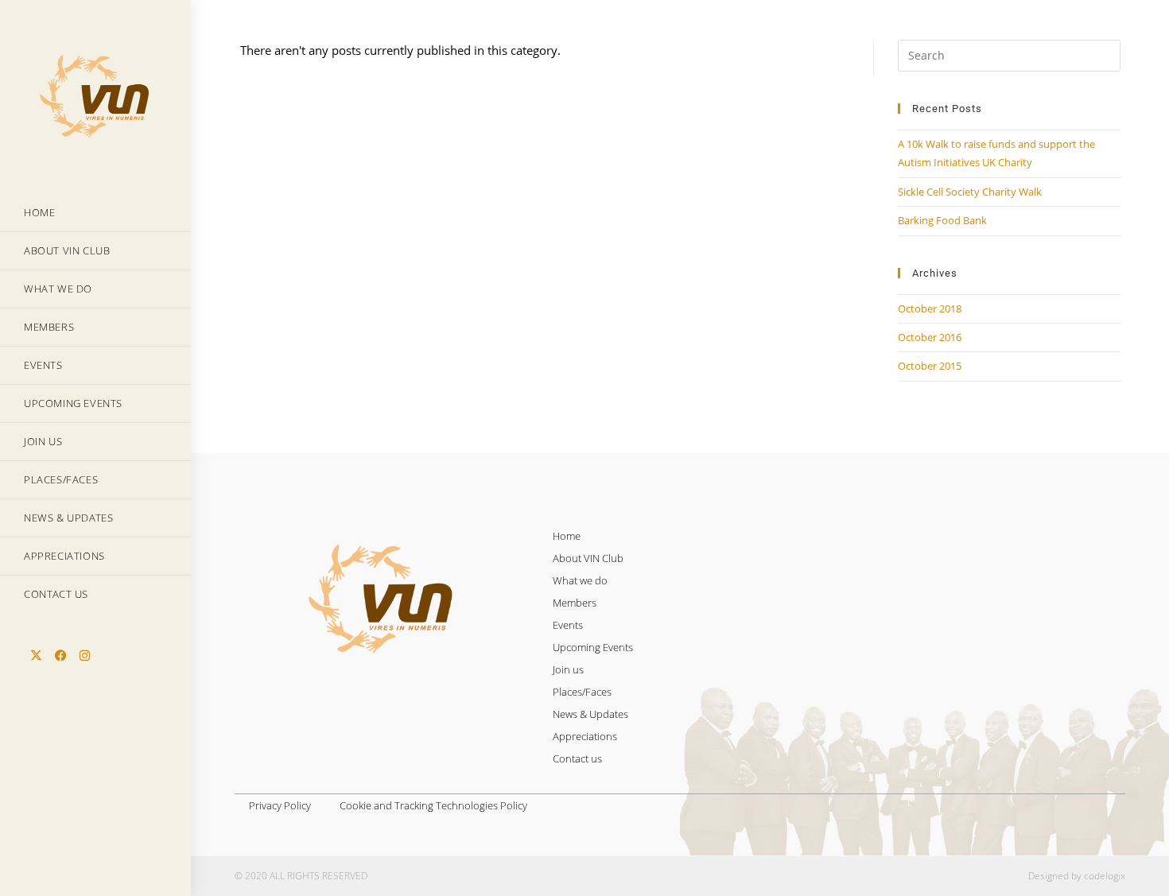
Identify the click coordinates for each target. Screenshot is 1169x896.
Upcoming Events (593, 647)
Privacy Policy (280, 805)
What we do (580, 580)
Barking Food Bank (942, 220)
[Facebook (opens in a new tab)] (61, 655)
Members (574, 602)
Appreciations (585, 736)
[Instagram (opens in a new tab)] (84, 655)
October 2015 (929, 366)
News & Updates (590, 714)
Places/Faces (582, 692)
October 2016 (929, 337)
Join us (568, 669)
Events (568, 625)
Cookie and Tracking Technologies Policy (433, 805)
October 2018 (929, 308)
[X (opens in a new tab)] (36, 655)
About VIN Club (588, 558)
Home (567, 536)
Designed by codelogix (1076, 875)
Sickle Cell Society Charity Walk (970, 191)
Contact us (577, 758)
